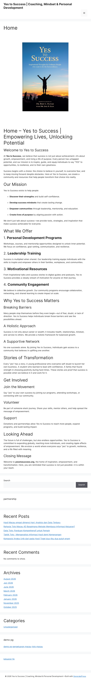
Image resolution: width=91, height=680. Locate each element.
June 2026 (9, 587)
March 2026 (9, 591)
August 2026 (10, 579)
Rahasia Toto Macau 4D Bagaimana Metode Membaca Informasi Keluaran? (39, 526)
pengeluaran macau (22, 646)
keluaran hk (9, 659)
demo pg (8, 646)
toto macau (37, 646)
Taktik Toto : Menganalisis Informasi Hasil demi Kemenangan (32, 534)
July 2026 (8, 583)
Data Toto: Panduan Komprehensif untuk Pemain (27, 530)
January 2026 (10, 599)
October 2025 (10, 607)
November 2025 (11, 603)
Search (7, 480)
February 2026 (11, 595)
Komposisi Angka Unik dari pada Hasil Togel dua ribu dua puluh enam (37, 538)
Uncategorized (11, 627)
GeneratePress (79, 676)
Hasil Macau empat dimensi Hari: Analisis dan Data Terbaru (32, 522)
